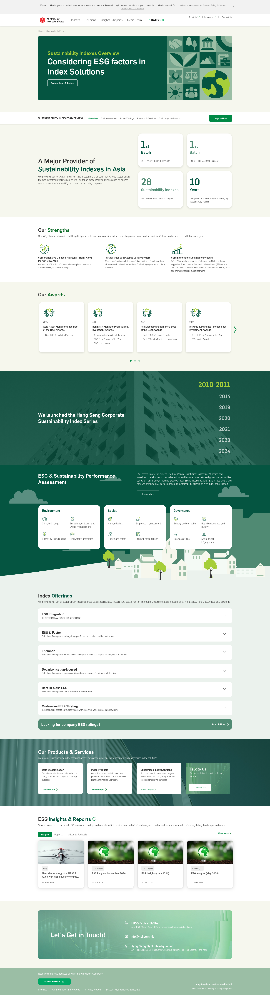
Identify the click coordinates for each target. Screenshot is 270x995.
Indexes (75, 20)
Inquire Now (221, 118)
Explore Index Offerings (62, 83)
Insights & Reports (111, 20)
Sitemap (42, 989)
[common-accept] (233, 7)
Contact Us (227, 17)
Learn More (148, 494)
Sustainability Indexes (56, 31)
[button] (94, 819)
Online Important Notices (66, 989)
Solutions (90, 20)
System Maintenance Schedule (123, 989)
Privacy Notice (93, 989)
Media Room (134, 20)
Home (41, 31)
